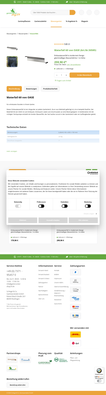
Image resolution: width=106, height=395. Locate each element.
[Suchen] (73, 12)
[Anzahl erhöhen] (66, 75)
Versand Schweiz (43, 278)
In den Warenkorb (84, 75)
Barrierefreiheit (43, 295)
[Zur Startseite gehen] (17, 12)
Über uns (41, 299)
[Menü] (102, 368)
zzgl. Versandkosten (74, 65)
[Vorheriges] (24, 59)
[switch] (41, 206)
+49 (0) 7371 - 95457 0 (14, 272)
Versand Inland (43, 270)
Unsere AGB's (58, 283)
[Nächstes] (47, 59)
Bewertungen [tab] (31, 89)
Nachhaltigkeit (43, 291)
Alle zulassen (83, 220)
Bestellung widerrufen (17, 385)
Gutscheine (58, 304)
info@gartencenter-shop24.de (14, 285)
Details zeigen (89, 214)
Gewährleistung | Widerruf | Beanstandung (60, 293)
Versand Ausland (43, 274)
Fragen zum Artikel (64, 80)
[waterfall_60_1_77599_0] (35, 59)
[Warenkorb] (89, 12)
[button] (12, 151)
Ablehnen (22, 220)
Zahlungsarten (43, 283)
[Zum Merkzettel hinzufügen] (48, 47)
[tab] (14, 89)
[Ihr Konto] (96, 12)
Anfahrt (56, 274)
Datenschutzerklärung (61, 287)
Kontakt (56, 270)
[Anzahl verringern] (56, 75)
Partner (40, 287)
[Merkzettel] (81, 12)
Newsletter (57, 300)
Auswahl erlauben (53, 220)
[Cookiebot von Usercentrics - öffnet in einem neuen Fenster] (89, 173)
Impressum (58, 278)
